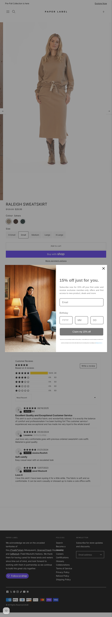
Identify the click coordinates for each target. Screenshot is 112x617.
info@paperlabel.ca (99, 342)
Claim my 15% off (81, 332)
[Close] (103, 268)
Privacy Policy (78, 339)
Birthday (64, 313)
